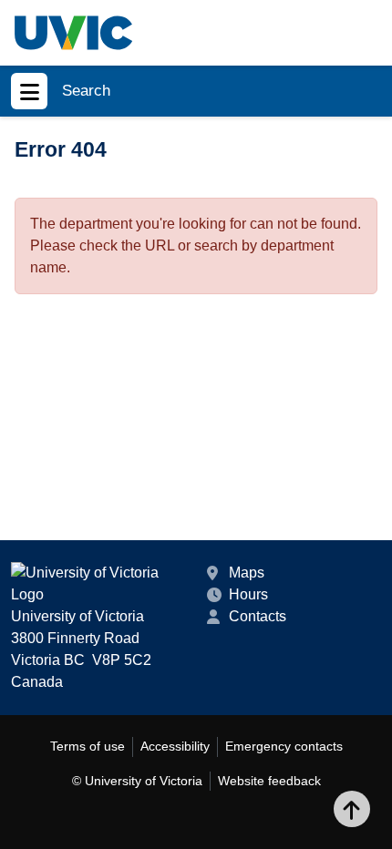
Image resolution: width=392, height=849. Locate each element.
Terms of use (87, 746)
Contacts (257, 616)
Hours (248, 594)
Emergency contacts (284, 746)
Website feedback (269, 780)
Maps (246, 572)
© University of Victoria (137, 780)
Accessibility (175, 746)
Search (86, 90)
